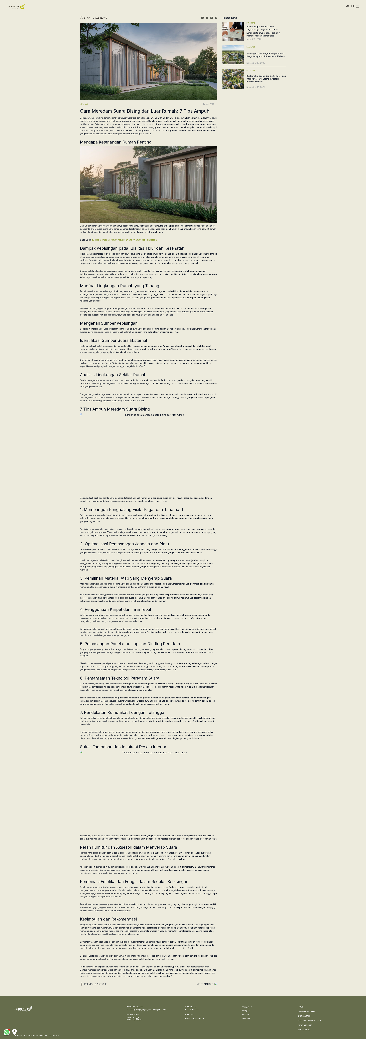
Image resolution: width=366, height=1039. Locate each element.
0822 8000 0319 (192, 1010)
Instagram (246, 1011)
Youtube (245, 1015)
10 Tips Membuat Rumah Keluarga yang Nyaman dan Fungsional (124, 240)
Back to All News (95, 17)
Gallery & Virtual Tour (309, 1021)
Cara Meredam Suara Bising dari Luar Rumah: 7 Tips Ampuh (144, 111)
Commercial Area (306, 1011)
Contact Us (304, 1030)
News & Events (305, 1025)
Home (300, 1007)
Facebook (246, 1019)
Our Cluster (304, 1016)
